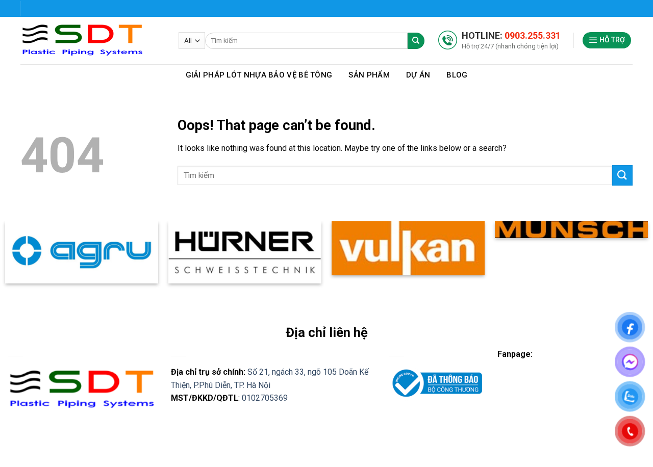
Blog (456, 75)
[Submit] (622, 175)
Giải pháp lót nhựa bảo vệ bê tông (259, 75)
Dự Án (418, 75)
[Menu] (607, 40)
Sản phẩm (368, 75)
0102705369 (265, 398)
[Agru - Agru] (91, 40)
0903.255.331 (533, 35)
